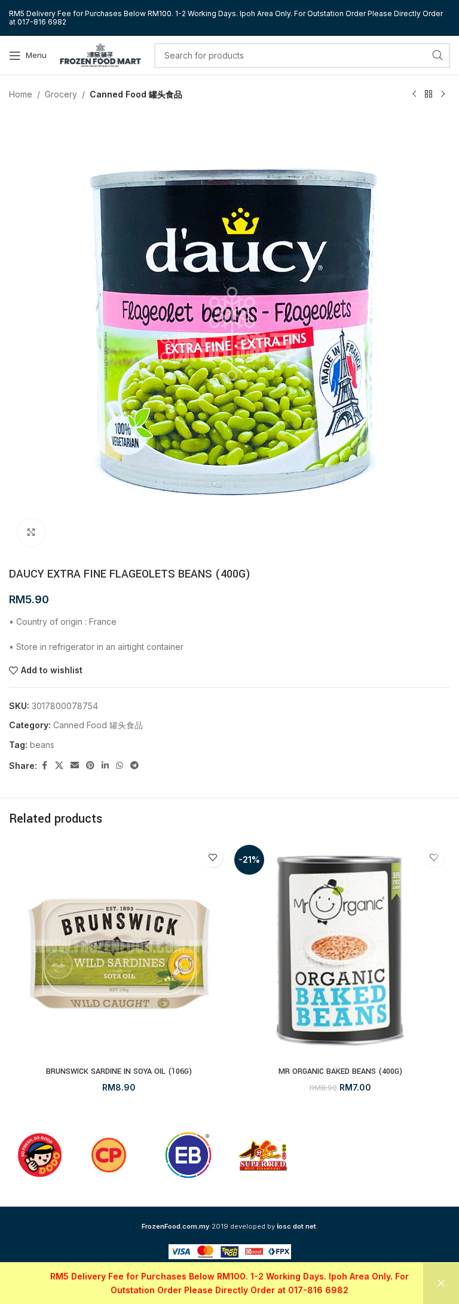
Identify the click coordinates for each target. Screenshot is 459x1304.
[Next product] (443, 94)
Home (20, 94)
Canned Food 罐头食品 (136, 94)
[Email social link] (74, 766)
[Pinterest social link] (90, 766)
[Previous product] (414, 94)
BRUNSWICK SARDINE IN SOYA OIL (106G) (119, 1071)
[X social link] (59, 766)
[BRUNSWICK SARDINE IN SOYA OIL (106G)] (119, 951)
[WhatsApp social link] (119, 766)
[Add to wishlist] (212, 857)
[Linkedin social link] (105, 766)
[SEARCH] (437, 55)
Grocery (61, 94)
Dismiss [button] (441, 1283)
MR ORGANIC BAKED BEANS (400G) (340, 1071)
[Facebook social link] (44, 766)
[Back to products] (428, 94)
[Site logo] (100, 54)
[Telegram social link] (134, 766)
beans (42, 745)
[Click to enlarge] (31, 532)
